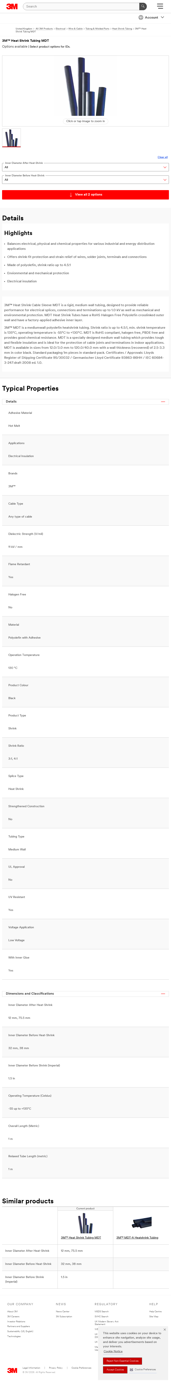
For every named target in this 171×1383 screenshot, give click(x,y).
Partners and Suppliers (18, 1326)
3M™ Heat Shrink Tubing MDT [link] (81, 1237)
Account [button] (151, 17)
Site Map (153, 1317)
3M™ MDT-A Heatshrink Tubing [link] (137, 1237)
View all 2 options (88, 194)
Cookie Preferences (81, 1368)
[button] (143, 1369)
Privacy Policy (56, 1368)
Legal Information (31, 1368)
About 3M (12, 1312)
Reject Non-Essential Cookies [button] (122, 1361)
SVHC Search (101, 1317)
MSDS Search (102, 1312)
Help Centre (155, 1312)
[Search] (143, 6)
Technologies (14, 1336)
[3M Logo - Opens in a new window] (12, 6)
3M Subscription (64, 1317)
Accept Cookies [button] (115, 1370)
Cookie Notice (113, 1351)
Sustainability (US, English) (20, 1331)
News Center (62, 1312)
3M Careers (13, 1317)
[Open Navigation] (160, 7)
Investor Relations (16, 1322)
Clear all (163, 157)
